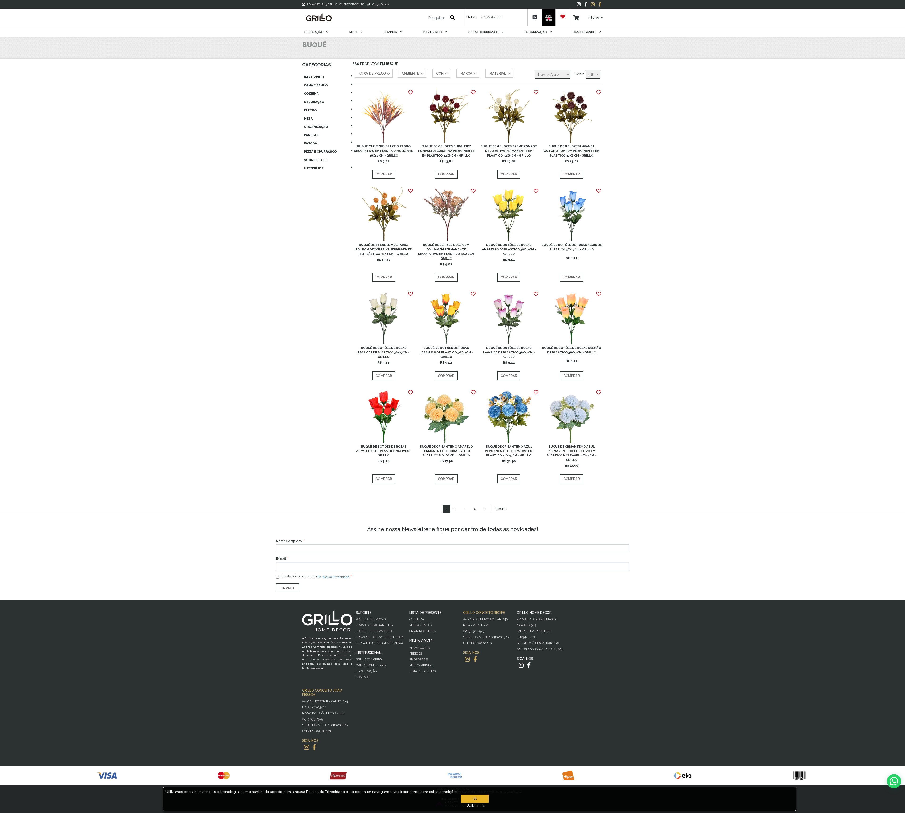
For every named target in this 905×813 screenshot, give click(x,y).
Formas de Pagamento (374, 625)
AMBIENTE (410, 73)
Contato (362, 677)
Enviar (287, 588)
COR (439, 73)
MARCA (466, 73)
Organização (535, 32)
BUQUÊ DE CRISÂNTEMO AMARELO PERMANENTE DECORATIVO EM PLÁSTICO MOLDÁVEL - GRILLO (446, 451)
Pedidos (415, 653)
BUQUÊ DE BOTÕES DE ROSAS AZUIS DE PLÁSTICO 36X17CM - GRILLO (572, 247)
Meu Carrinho (420, 665)
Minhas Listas (420, 625)
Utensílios (314, 168)
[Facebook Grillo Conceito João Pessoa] (314, 747)
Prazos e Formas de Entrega (380, 637)
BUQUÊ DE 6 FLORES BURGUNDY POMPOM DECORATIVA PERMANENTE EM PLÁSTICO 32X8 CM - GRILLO (446, 151)
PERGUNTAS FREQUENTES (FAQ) (379, 643)
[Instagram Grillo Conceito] (593, 4)
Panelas (311, 135)
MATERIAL (497, 73)
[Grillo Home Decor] (318, 17)
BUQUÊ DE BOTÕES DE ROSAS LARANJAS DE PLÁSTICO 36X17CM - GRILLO (446, 352)
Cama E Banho (584, 32)
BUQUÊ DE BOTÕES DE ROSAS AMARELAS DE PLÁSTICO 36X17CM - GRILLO (509, 249)
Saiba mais (476, 806)
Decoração (314, 32)
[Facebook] (586, 4)
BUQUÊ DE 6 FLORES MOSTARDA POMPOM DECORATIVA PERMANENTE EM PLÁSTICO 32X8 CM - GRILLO (383, 249)
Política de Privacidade (375, 631)
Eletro (310, 110)
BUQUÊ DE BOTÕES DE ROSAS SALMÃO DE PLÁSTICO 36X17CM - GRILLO (571, 350)
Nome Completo (289, 541)
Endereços (418, 659)
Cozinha (390, 32)
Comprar (383, 174)
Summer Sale (315, 160)
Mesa (353, 32)
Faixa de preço (372, 73)
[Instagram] (579, 4)
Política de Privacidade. (333, 576)
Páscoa (310, 143)
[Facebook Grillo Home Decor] (529, 665)
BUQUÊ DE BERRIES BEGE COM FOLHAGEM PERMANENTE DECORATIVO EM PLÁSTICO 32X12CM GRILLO (446, 251)
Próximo (500, 508)
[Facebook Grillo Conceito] (600, 4)
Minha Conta (419, 647)
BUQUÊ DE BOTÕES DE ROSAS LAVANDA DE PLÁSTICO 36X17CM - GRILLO (509, 352)
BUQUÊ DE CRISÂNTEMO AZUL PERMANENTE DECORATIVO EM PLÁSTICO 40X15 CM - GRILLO (509, 451)
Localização (366, 671)
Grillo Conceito (369, 659)
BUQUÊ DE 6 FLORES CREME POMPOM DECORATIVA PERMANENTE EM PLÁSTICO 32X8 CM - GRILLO (509, 151)
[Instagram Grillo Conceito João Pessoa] (306, 747)
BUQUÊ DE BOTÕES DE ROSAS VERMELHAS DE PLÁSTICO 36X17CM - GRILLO (384, 451)
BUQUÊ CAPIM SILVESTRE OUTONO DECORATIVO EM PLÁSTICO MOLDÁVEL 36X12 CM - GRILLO (383, 151)
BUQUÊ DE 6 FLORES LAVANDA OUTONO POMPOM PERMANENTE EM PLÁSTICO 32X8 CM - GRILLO (572, 151)
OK (475, 799)
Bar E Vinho (433, 32)
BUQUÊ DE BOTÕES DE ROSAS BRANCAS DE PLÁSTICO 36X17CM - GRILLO (384, 352)
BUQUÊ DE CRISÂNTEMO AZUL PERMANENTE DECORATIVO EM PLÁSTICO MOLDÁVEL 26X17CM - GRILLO (571, 453)
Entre (471, 17)
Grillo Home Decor (371, 665)
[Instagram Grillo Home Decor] (521, 665)
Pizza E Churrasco (483, 32)
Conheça (416, 619)
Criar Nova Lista (422, 631)
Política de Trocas (371, 619)
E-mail (281, 558)
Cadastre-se (491, 17)
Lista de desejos (422, 671)
